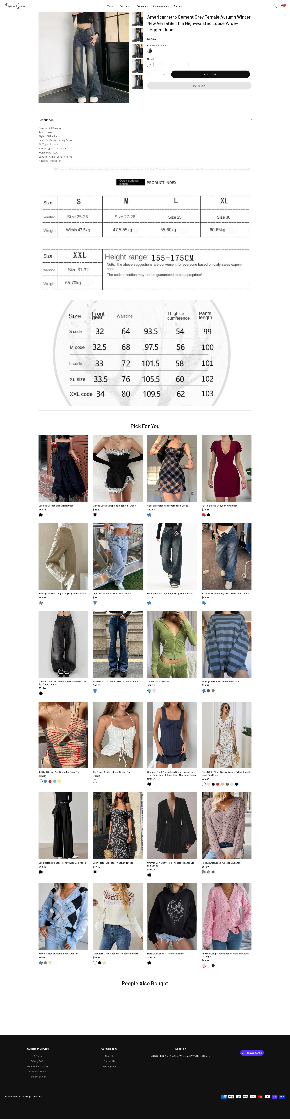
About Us (109, 1056)
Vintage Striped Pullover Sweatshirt (221, 681)
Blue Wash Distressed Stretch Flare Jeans (116, 681)
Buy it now (199, 85)
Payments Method (38, 1071)
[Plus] (164, 74)
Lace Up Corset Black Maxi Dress (56, 505)
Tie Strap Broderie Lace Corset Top (112, 772)
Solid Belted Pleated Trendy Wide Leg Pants (62, 862)
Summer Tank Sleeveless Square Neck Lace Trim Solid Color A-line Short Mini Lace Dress (171, 773)
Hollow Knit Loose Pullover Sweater (221, 862)
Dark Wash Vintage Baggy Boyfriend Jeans (170, 593)
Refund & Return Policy (38, 1066)
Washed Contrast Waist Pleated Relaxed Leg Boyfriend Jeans (63, 683)
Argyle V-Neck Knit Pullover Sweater (58, 953)
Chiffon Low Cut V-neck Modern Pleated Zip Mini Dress (170, 864)
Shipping (38, 1056)
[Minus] (151, 74)
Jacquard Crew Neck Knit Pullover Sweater (116, 953)
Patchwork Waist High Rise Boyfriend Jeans (225, 593)
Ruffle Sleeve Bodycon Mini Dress (219, 505)
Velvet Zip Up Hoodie (158, 681)
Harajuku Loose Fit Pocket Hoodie (165, 953)
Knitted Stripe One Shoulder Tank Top (59, 772)
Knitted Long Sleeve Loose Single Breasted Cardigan (225, 955)
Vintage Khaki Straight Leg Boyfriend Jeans (62, 593)
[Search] (275, 6)
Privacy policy (38, 1061)
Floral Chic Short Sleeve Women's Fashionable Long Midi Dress (226, 773)
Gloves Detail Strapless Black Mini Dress (114, 505)
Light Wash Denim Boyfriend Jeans (112, 593)
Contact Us (109, 1061)
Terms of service (38, 1076)
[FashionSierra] (15, 6)
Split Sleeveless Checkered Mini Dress (167, 505)
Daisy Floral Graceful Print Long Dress (113, 862)
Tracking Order (109, 1066)
